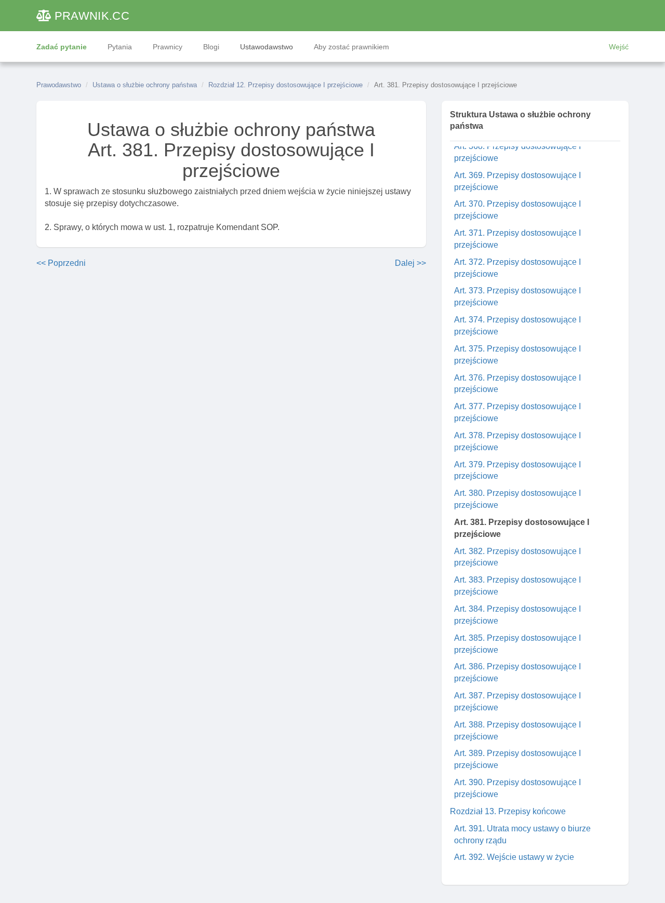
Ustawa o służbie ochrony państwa (144, 85)
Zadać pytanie (61, 47)
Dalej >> (410, 263)
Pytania (120, 47)
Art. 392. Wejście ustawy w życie (514, 857)
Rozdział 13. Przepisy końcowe (508, 811)
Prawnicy (167, 47)
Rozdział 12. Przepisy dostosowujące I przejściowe (285, 85)
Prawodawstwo (58, 85)
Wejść (619, 47)
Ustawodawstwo (266, 47)
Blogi (211, 47)
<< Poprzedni (61, 263)
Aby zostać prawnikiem (351, 47)
